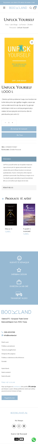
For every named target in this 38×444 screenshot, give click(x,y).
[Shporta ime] (34, 7)
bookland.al (17, 386)
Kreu (7, 24)
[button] (32, 42)
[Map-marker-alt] (24, 426)
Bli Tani (19, 135)
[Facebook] (14, 426)
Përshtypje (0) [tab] (8, 188)
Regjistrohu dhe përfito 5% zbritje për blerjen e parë (19, 2)
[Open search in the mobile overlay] (30, 8)
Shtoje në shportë (20, 129)
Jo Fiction (22, 24)
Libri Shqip (14, 24)
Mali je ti (8, 229)
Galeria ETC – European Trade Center (15, 318)
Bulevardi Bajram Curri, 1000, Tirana (14, 322)
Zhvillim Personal (15, 149)
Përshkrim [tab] (7, 159)
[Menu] (4, 8)
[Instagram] (19, 426)
